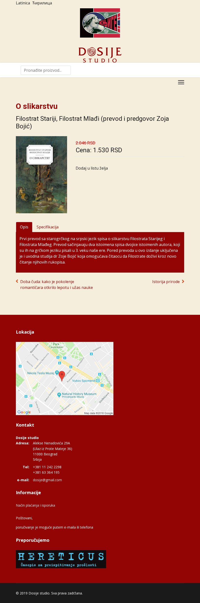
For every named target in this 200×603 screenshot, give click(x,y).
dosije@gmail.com (47, 480)
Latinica (23, 3)
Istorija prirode (166, 281)
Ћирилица (42, 3)
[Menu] (181, 82)
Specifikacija (48, 227)
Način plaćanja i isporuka (35, 505)
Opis (24, 227)
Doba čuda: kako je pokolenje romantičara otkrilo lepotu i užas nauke (56, 284)
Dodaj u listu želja (92, 168)
